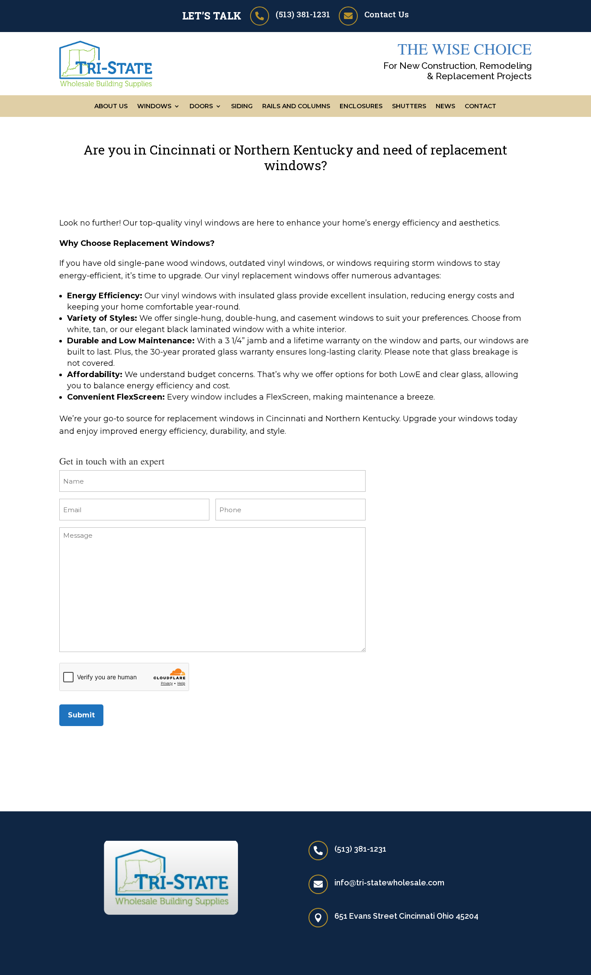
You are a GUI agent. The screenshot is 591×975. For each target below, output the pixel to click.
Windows (154, 106)
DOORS (201, 106)
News (445, 106)
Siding (242, 106)
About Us (111, 106)
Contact (480, 106)
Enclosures (361, 106)
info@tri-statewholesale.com (389, 882)
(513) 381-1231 (303, 14)
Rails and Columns (296, 106)
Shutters (409, 106)
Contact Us (386, 14)
